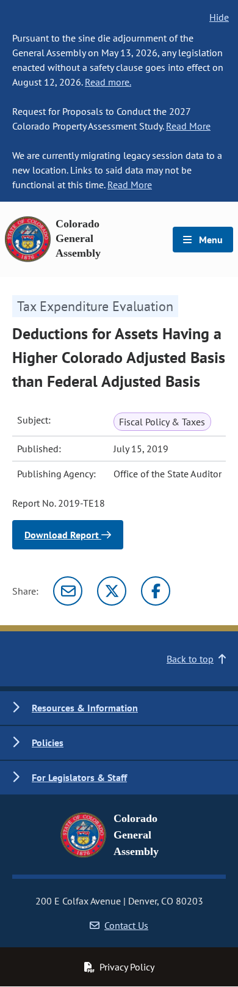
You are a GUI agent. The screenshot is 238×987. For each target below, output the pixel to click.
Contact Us (126, 925)
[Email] (67, 591)
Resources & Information (85, 708)
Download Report (62, 535)
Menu (210, 239)
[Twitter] (111, 591)
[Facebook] (155, 591)
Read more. (108, 82)
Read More (188, 126)
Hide (219, 17)
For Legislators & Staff (79, 777)
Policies (47, 742)
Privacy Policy (126, 967)
